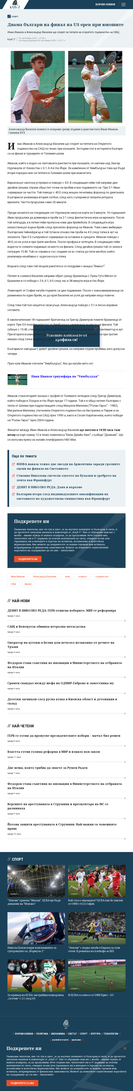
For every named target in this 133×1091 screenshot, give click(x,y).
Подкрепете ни (27, 559)
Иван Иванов (18, 576)
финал (28, 584)
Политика (42, 1033)
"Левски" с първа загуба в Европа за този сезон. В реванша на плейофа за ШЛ (94, 949)
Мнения (76, 1040)
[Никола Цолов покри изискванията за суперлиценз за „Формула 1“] (36, 928)
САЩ (13, 584)
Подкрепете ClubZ (22, 1083)
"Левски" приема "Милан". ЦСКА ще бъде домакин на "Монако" (34, 902)
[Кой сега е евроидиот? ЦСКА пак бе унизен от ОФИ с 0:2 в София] (97, 881)
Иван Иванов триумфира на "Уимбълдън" (65, 376)
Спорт (15, 16)
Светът (72, 1033)
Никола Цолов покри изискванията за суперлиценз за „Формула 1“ (31, 949)
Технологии (111, 1033)
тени (67, 576)
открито (82, 576)
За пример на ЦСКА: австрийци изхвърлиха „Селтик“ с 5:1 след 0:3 (35, 996)
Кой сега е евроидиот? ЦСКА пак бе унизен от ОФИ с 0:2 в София (95, 902)
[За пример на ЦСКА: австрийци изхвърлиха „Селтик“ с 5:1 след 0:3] (36, 976)
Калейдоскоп (60, 1040)
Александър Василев (44, 576)
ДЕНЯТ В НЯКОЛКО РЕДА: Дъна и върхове (49, 487)
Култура (95, 1033)
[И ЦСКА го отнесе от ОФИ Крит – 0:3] (97, 976)
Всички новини (105, 4)
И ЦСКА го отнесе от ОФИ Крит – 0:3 (91, 995)
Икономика (58, 1033)
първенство (102, 576)
